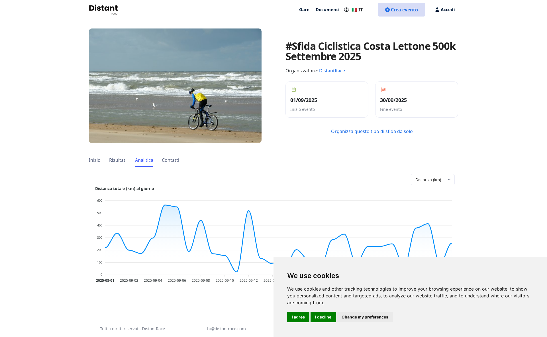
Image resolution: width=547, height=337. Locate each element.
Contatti (170, 160)
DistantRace (332, 71)
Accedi (448, 9)
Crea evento (404, 10)
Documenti (328, 9)
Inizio (95, 160)
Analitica (144, 160)
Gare (304, 9)
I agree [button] (298, 316)
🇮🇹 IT (357, 10)
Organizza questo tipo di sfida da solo (372, 131)
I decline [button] (323, 316)
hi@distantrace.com (226, 328)
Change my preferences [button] (365, 316)
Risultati (117, 160)
